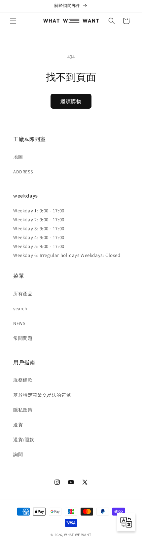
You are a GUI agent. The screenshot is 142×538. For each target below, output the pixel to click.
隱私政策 (22, 410)
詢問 (18, 454)
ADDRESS (23, 172)
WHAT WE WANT (77, 534)
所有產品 (22, 294)
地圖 (18, 157)
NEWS (19, 323)
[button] (13, 21)
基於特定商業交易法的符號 (42, 395)
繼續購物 (71, 101)
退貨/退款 (23, 440)
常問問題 (22, 338)
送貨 (18, 425)
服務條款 (22, 380)
